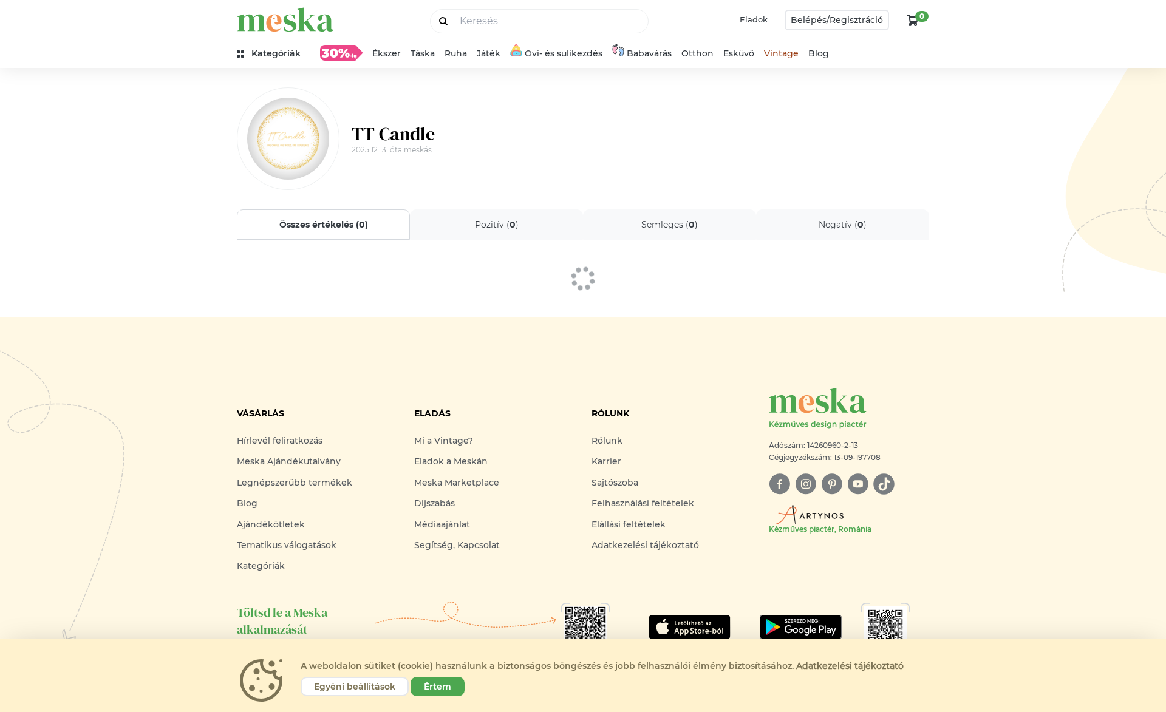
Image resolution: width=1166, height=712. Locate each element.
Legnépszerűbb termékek (294, 482)
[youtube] (857, 484)
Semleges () (669, 224)
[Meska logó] (285, 19)
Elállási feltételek (629, 524)
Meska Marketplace (456, 482)
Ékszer (386, 53)
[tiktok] (884, 484)
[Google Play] (690, 627)
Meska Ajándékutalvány (289, 461)
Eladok (754, 19)
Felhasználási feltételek (643, 503)
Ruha (456, 53)
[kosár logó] (912, 20)
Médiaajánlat (442, 524)
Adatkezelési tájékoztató (645, 545)
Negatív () (843, 224)
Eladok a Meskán (451, 461)
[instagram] (805, 484)
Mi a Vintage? (443, 440)
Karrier (606, 461)
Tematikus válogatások (286, 545)
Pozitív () (497, 224)
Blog (818, 53)
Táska (423, 53)
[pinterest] (831, 484)
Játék (488, 53)
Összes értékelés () (323, 224)
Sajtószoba (615, 482)
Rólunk (607, 440)
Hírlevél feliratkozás (279, 440)
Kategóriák (261, 565)
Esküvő (738, 53)
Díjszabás (434, 503)
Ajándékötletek (271, 524)
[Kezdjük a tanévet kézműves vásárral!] (341, 53)
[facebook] (779, 484)
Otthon (697, 53)
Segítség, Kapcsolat (457, 545)
